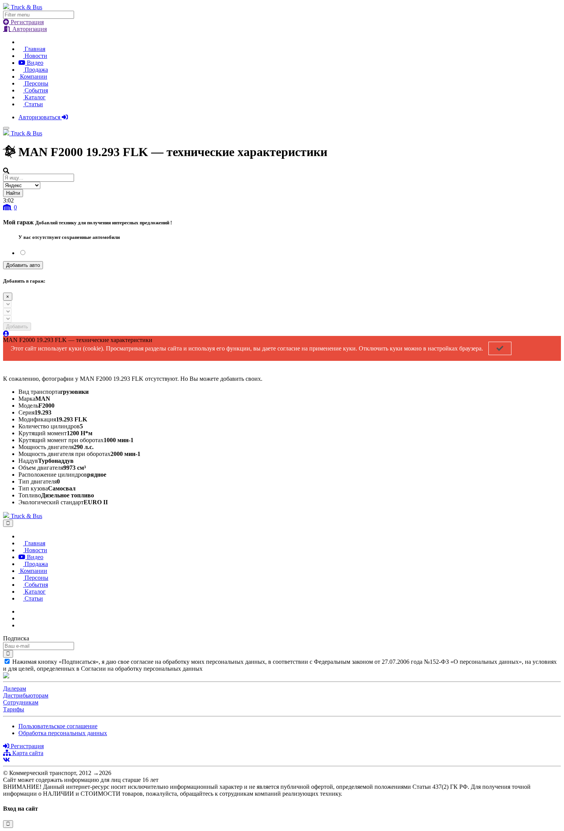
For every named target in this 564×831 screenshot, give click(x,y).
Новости (35, 56)
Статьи (33, 104)
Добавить (17, 326)
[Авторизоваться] (6, 334)
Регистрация (26, 22)
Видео (34, 62)
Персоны (35, 83)
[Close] (8, 523)
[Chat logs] (20, 611)
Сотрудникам (20, 702)
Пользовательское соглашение (57, 726)
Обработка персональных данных (62, 733)
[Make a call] (20, 625)
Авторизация (29, 29)
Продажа (35, 69)
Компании (32, 76)
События (35, 90)
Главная (34, 49)
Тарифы (13, 709)
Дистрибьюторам (25, 695)
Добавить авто (23, 265)
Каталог (34, 97)
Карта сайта (27, 753)
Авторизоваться (40, 117)
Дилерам (14, 688)
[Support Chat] (20, 618)
